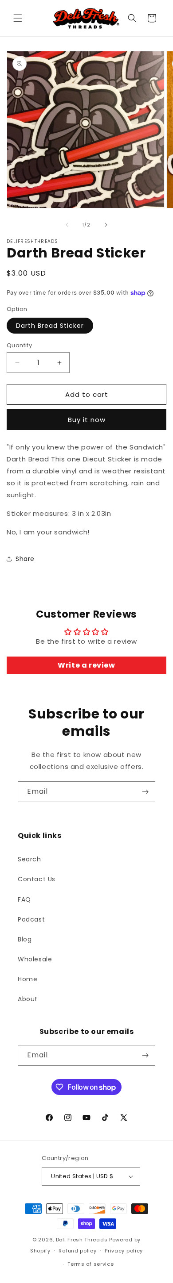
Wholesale (35, 959)
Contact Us (36, 879)
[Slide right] (106, 224)
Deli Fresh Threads (82, 1239)
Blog (24, 939)
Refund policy (77, 1250)
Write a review (86, 665)
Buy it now (87, 419)
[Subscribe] (145, 791)
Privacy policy (124, 1250)
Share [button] (25, 558)
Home (27, 979)
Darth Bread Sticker (50, 325)
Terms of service (90, 1264)
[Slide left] (67, 224)
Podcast (31, 919)
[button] (18, 18)
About (28, 999)
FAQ (24, 899)
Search (29, 859)
